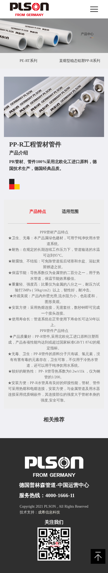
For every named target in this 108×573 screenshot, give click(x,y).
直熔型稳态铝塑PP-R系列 (79, 61)
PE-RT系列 (28, 61)
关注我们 (54, 522)
